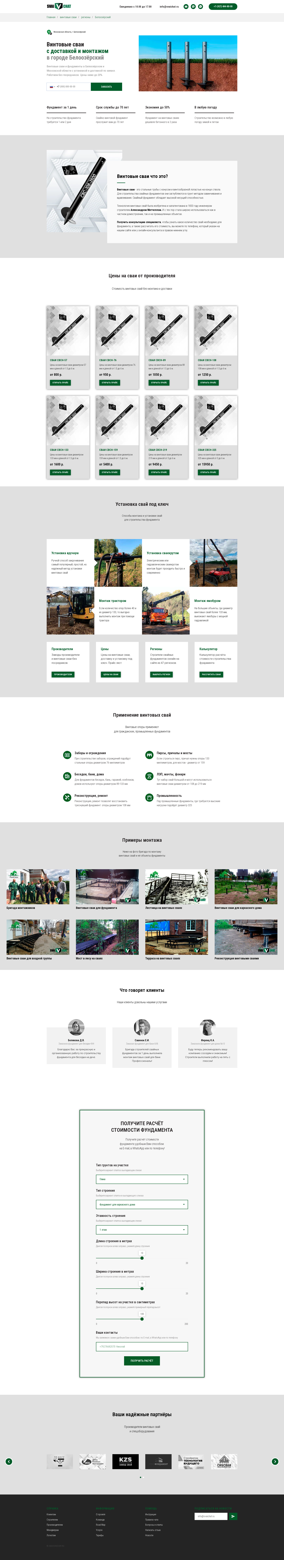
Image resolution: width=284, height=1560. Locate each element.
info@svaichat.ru (169, 6)
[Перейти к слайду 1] (140, 1477)
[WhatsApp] (200, 6)
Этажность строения (110, 1216)
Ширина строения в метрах (115, 1271)
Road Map (100, 1524)
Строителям (52, 1519)
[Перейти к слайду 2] (143, 1477)
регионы (85, 17)
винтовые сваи (68, 17)
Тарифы (100, 1535)
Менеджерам (53, 1530)
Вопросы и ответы (154, 1524)
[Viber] (193, 6)
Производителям (55, 1524)
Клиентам (51, 1514)
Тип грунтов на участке (112, 1165)
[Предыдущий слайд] (9, 1462)
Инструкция (150, 1514)
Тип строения (105, 1190)
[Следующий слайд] (275, 1462)
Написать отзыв (153, 1530)
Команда (100, 1519)
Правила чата (151, 1519)
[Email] (186, 6)
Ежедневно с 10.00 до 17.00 (136, 6)
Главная (51, 17)
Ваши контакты (107, 1333)
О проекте (100, 1514)
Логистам (51, 1535)
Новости (149, 1535)
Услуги (99, 1530)
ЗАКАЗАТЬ (106, 86)
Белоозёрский (103, 17)
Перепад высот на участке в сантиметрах (125, 1302)
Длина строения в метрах (114, 1241)
